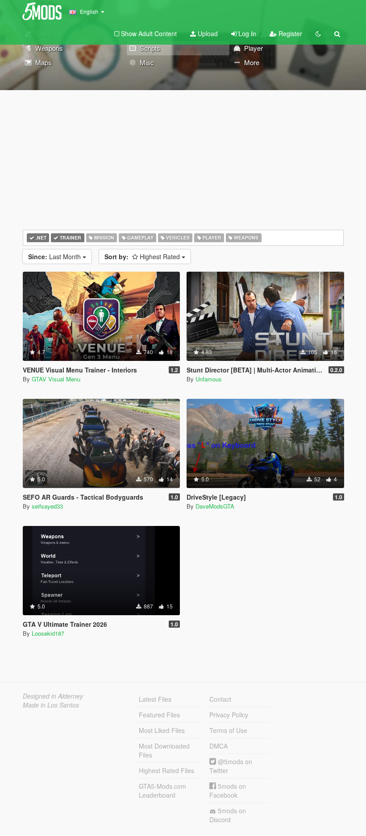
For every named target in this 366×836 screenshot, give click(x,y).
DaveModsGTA (214, 506)
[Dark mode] (318, 33)
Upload (207, 33)
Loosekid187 (48, 633)
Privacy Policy (228, 714)
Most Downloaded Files (164, 750)
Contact (220, 699)
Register (289, 33)
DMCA (218, 745)
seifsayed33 (47, 506)
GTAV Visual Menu (56, 379)
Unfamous (208, 379)
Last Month (55, 256)
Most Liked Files (162, 730)
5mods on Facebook (227, 790)
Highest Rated (143, 256)
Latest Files (155, 699)
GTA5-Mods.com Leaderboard (162, 790)
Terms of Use (228, 730)
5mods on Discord (227, 815)
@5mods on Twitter (230, 766)
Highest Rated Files (166, 770)
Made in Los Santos (51, 704)
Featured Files (159, 714)
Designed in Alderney (53, 695)
